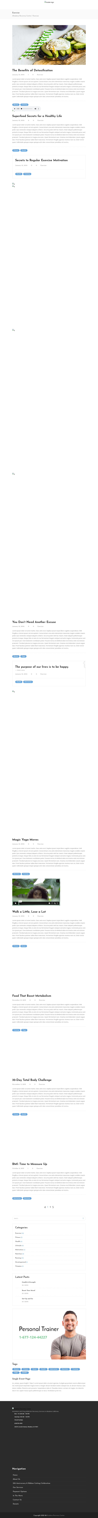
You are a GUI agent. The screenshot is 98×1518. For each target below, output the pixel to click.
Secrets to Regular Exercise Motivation (41, 160)
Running (18, 1258)
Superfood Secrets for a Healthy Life (37, 116)
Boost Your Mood (28, 1290)
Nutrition (17, 874)
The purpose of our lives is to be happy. (42, 666)
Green (24, 946)
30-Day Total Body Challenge (32, 1080)
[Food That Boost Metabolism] (49, 970)
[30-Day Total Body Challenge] (49, 1054)
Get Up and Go (27, 1299)
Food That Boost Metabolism (31, 995)
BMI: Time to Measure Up (29, 1164)
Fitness (16, 150)
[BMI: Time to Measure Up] (49, 1138)
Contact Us (17, 1500)
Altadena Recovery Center (21, 16)
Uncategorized (20, 1262)
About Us (16, 1479)
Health (24, 150)
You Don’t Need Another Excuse (34, 622)
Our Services (18, 1487)
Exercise (40, 75)
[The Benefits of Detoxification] (49, 45)
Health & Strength (29, 1282)
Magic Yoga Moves (25, 839)
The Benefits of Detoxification (32, 70)
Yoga (23, 656)
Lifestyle (18, 1245)
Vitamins (18, 1266)
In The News (18, 1496)
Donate (16, 1504)
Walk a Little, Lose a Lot (29, 911)
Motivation (28, 681)
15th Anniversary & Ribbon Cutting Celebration (31, 1483)
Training (24, 104)
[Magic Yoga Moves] (49, 762)
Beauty (16, 104)
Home (15, 1475)
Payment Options (20, 1491)
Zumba (24, 1372)
